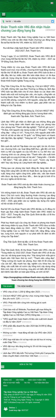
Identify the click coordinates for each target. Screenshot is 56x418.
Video (5, 386)
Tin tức (8, 22)
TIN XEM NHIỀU (24, 286)
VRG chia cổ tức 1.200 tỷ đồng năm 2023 (26, 292)
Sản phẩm (20, 380)
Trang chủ (7, 380)
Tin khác (8, 286)
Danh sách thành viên (37, 380)
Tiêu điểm (17, 22)
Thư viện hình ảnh (41, 383)
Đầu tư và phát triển (11, 383)
